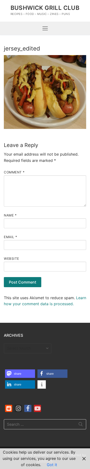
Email (10, 237)
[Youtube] (37, 408)
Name (10, 215)
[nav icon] (45, 28)
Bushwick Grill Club (45, 7)
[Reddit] (8, 408)
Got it (52, 464)
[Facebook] (27, 408)
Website (11, 258)
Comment (14, 172)
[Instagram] (18, 408)
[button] (20, 373)
